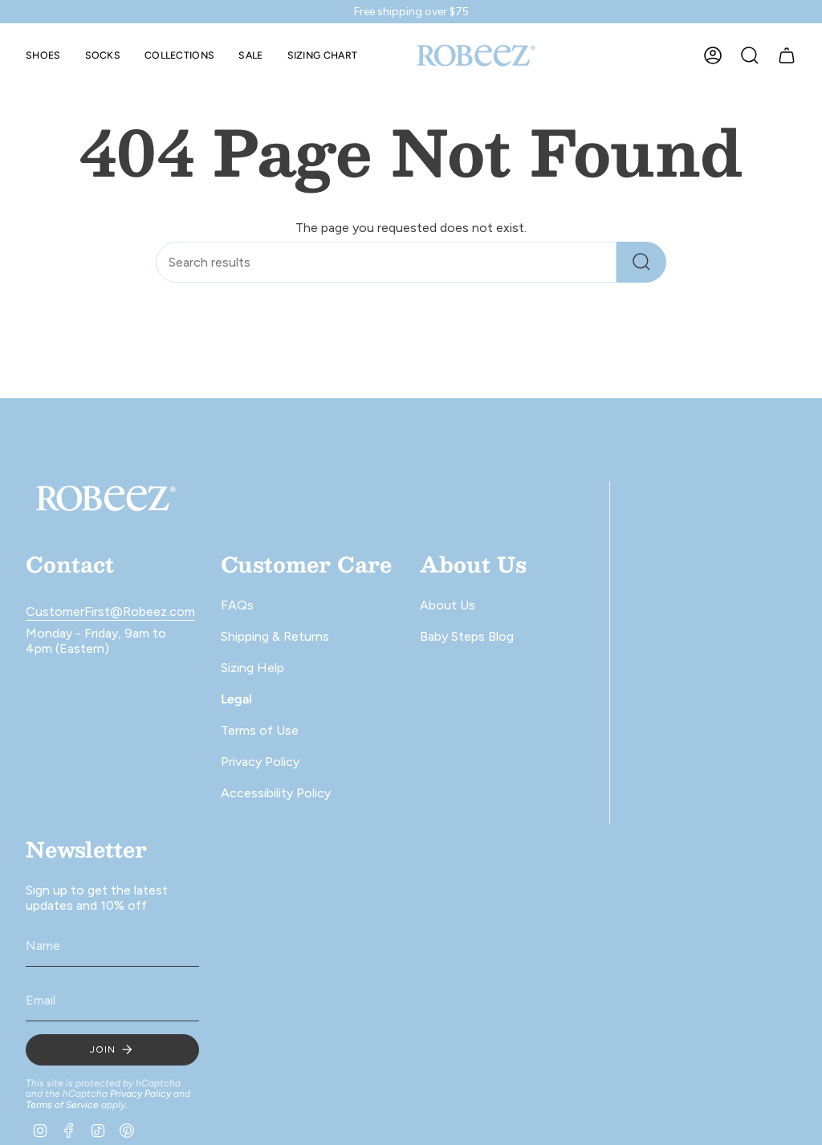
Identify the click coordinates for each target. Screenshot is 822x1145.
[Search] (641, 262)
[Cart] (786, 55)
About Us (447, 605)
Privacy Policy (260, 761)
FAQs (237, 605)
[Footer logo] (106, 498)
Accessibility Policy (276, 793)
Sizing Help (252, 667)
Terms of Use (260, 730)
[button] (43, 55)
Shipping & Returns (275, 636)
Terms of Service (62, 1104)
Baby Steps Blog (467, 636)
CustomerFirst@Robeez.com (110, 611)
